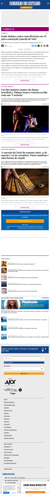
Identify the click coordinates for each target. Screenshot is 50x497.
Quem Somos (8, 444)
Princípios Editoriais (10, 463)
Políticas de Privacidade (11, 455)
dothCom (20, 491)
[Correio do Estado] (25, 474)
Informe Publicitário (10, 430)
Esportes (6, 419)
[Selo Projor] (24, 391)
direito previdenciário (7, 310)
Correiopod (7, 427)
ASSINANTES (46, 298)
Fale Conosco (8, 452)
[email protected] (13, 228)
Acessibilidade (8, 460)
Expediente (7, 447)
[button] (45, 104)
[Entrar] (48, 3)
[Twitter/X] (38, 46)
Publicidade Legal (9, 405)
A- (48, 33)
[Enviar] (42, 368)
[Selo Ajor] (24, 382)
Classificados (8, 435)
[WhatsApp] (41, 46)
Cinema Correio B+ (13, 263)
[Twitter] (43, 351)
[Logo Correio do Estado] (25, 3)
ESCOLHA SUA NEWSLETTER (25, 221)
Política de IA (8, 410)
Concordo (6, 492)
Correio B (7, 424)
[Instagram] (44, 46)
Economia (7, 416)
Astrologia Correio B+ (15, 269)
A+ (46, 33)
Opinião (6, 433)
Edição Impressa (9, 438)
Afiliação (6, 458)
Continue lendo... (25, 80)
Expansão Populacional (14, 283)
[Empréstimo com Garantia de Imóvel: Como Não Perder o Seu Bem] (4, 319)
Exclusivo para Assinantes (15, 318)
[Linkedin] (35, 46)
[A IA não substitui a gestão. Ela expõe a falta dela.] (4, 328)
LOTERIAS (12, 276)
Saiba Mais (14, 492)
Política (6, 413)
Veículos (6, 422)
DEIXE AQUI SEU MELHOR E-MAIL (35, 492)
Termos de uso (8, 449)
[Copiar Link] (47, 46)
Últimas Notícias (9, 402)
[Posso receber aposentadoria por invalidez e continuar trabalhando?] (4, 336)
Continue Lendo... (25, 144)
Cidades (6, 408)
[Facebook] (32, 46)
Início (5, 399)
